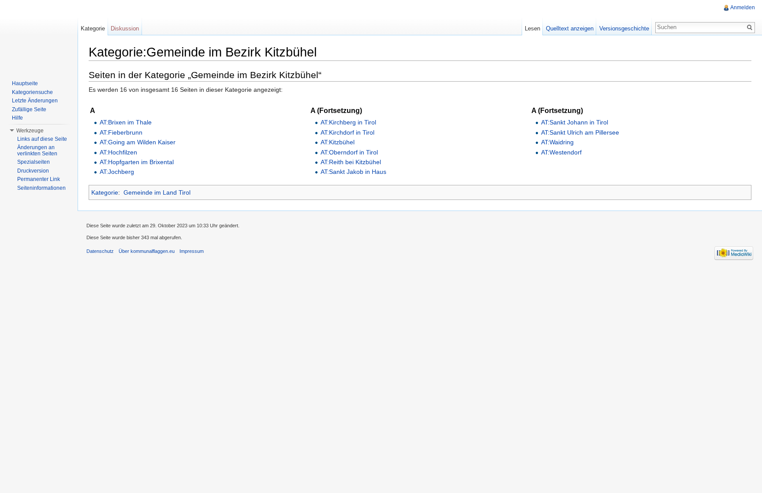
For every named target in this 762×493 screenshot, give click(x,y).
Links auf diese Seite (42, 139)
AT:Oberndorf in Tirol (349, 152)
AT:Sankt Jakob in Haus (353, 171)
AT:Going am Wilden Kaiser (138, 142)
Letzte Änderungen (35, 101)
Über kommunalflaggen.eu (147, 251)
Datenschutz (100, 251)
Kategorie (104, 192)
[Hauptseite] (39, 35)
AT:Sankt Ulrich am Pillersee (580, 132)
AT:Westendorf (561, 152)
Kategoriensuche (32, 92)
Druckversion (33, 171)
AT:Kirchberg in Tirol (348, 122)
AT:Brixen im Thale (126, 122)
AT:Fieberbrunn (121, 132)
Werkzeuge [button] (30, 131)
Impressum (191, 251)
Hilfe (17, 118)
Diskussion (125, 28)
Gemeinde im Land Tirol (156, 192)
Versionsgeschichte (624, 28)
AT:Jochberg (117, 171)
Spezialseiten (33, 162)
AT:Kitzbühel (338, 142)
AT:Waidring (557, 142)
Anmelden (742, 7)
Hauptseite (25, 83)
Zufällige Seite (29, 109)
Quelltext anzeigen (570, 28)
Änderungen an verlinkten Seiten (37, 150)
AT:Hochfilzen (118, 152)
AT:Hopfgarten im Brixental (137, 162)
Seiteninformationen (41, 188)
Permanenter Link (38, 179)
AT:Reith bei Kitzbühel (351, 162)
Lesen (532, 28)
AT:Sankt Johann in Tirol (574, 122)
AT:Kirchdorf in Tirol (347, 132)
